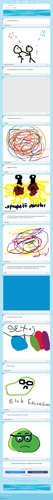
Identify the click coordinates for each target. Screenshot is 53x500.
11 (3, 264)
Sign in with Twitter (16, 472)
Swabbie (6, 172)
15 (3, 363)
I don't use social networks (26, 475)
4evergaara (6, 74)
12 (3, 275)
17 (3, 412)
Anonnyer (6, 123)
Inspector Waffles (8, 321)
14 (3, 324)
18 (3, 422)
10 (3, 225)
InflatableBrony (7, 162)
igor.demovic (7, 261)
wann (5, 272)
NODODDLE (6, 409)
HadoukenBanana (8, 419)
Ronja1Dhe (6, 222)
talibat (5, 361)
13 (3, 315)
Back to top (4, 498)
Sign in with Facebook (38, 472)
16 (3, 373)
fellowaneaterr (7, 25)
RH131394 (6, 458)
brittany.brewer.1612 (9, 64)
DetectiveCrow (7, 370)
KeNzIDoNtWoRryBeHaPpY (10, 211)
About (36, 2)
